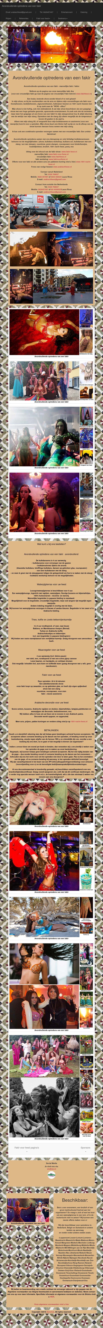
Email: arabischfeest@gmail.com (19, 12)
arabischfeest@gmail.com (55, 179)
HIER (52, 1296)
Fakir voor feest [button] (42, 18)
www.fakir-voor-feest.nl (59, 154)
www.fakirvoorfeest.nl (58, 159)
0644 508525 (56, 177)
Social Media (51, 1163)
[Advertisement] (51, 1321)
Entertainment (66, 12)
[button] (27, 1149)
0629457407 (43, 189)
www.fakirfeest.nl (83, 93)
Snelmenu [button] (62, 18)
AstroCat (50, 1311)
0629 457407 (43, 177)
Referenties (23, 18)
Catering (84, 12)
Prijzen (8, 18)
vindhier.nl (51, 1169)
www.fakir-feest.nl (69, 151)
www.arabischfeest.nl (62, 166)
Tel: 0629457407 (46, 12)
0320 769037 (53, 174)
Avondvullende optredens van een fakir (21, 5)
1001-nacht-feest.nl (79, 721)
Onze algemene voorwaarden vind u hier (51, 1304)
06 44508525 (56, 189)
